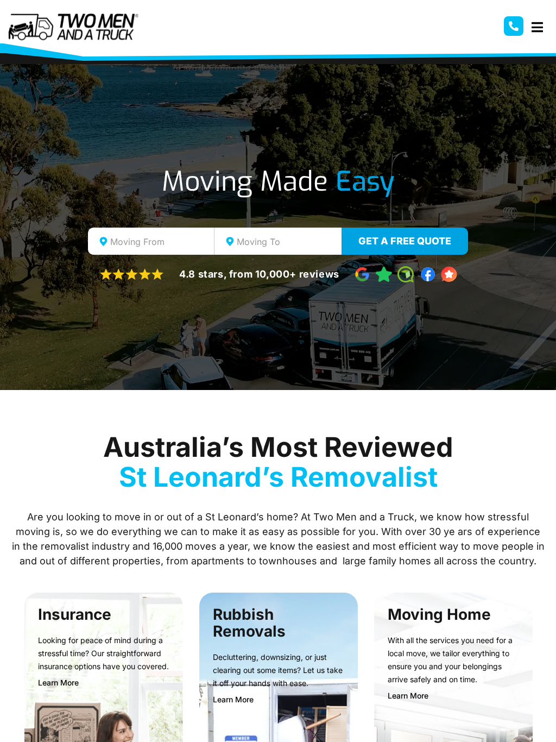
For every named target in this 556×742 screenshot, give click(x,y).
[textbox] (160, 241)
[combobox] (151, 241)
